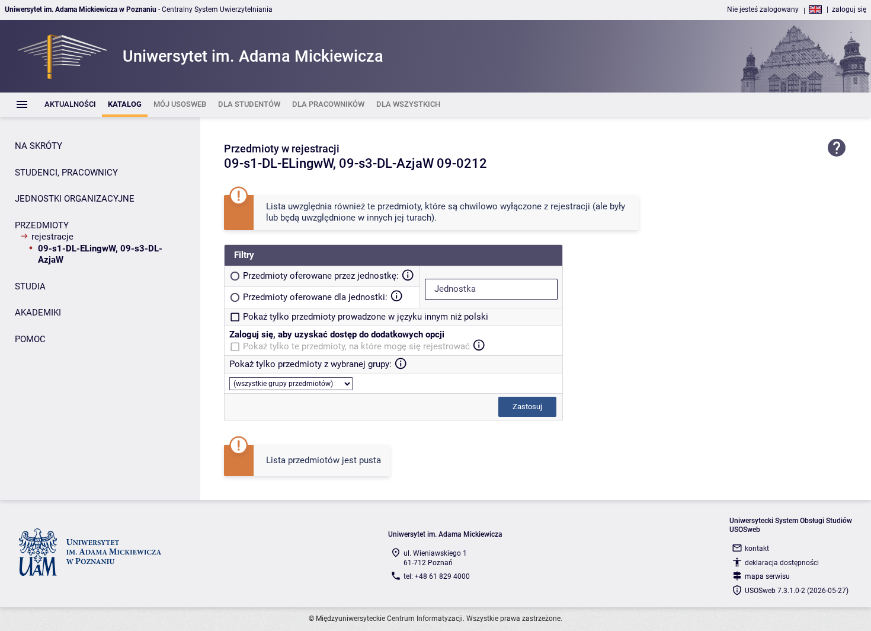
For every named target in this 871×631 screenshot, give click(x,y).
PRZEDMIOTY (42, 225)
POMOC (30, 339)
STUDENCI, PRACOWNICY (66, 172)
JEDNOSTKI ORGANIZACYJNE (75, 198)
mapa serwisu (767, 576)
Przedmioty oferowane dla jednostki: (315, 297)
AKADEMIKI (38, 312)
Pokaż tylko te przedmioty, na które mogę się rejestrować (356, 346)
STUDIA (30, 286)
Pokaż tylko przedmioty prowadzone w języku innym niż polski (365, 316)
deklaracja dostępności (782, 563)
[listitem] (70, 105)
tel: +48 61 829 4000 (437, 576)
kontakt (757, 548)
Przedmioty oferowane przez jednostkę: (321, 275)
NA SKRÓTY (38, 146)
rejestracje (52, 236)
